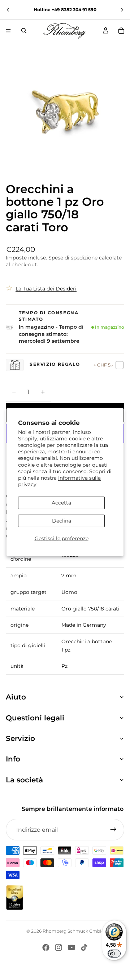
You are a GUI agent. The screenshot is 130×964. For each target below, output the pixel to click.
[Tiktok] (84, 947)
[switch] (114, 954)
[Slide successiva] (122, 10)
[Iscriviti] (113, 829)
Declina (61, 520)
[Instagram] (58, 947)
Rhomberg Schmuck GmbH (73, 931)
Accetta (61, 502)
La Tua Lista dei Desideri (46, 288)
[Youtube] (71, 947)
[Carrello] (121, 31)
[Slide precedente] (8, 10)
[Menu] (8, 30)
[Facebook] (46, 947)
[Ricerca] (24, 31)
